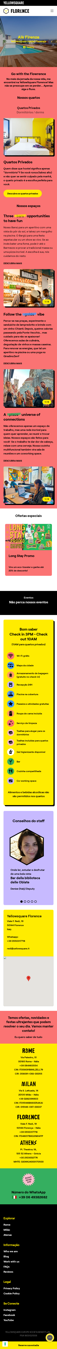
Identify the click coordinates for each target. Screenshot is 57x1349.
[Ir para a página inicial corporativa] (14, 3)
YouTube (9, 1320)
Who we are (11, 1251)
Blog (6, 1256)
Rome (7, 1224)
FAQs (7, 1266)
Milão (7, 1229)
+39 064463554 (28, 1065)
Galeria (30, 47)
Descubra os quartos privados (22, 193)
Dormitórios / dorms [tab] (30, 112)
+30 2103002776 (28, 1157)
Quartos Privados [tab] (28, 108)
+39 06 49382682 (33, 1197)
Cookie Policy (12, 1293)
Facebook (9, 1315)
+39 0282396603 (28, 1098)
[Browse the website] (16, 11)
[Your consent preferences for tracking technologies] (5, 1344)
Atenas (8, 1234)
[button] (40, 288)
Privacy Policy (12, 1288)
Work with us (11, 1261)
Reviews (8, 1271)
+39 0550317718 (28, 1131)
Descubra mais (13, 263)
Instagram (10, 1309)
